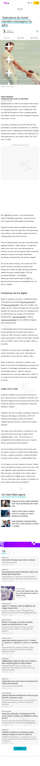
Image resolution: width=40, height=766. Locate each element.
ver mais (18, 748)
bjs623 (23, 317)
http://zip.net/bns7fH (11, 305)
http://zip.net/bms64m (8, 320)
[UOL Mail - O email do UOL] (29, 3)
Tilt (20, 9)
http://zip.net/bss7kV (27, 302)
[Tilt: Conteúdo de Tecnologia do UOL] (5, 3)
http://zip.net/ (17, 317)
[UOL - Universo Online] (8, 3)
